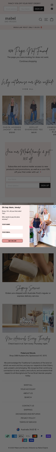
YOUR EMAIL (6, 232)
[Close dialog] (54, 207)
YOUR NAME (6, 224)
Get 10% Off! (12, 241)
